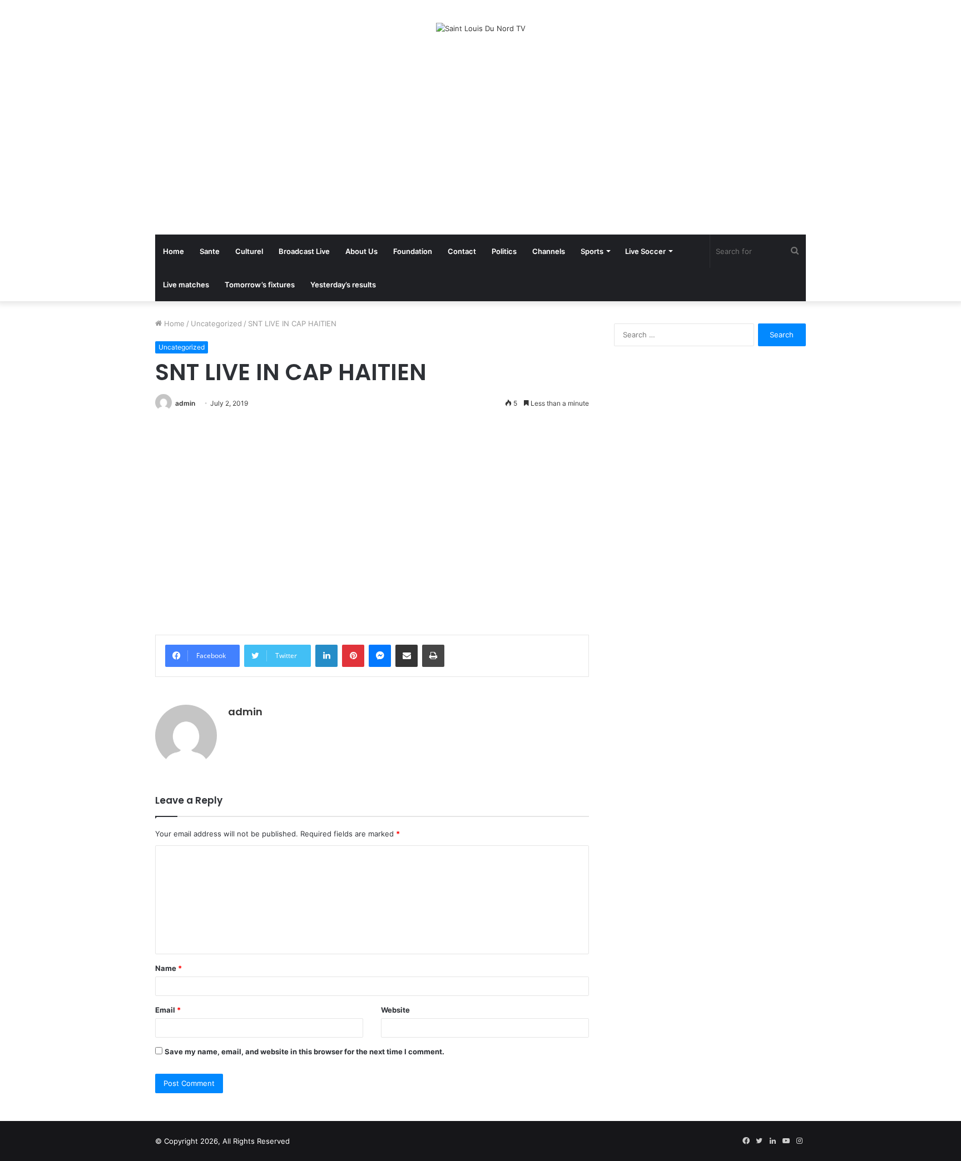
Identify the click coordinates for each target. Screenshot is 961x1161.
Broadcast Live (304, 251)
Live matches (186, 284)
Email (168, 1009)
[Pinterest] (353, 656)
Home (173, 251)
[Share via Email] (406, 656)
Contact (462, 251)
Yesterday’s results (343, 284)
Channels (548, 251)
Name (168, 968)
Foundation (412, 251)
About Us (361, 251)
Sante (210, 251)
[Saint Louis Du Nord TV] (481, 28)
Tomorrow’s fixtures (260, 284)
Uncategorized (216, 323)
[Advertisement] (480, 134)
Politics (504, 251)
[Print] (433, 656)
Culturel (249, 251)
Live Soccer (645, 251)
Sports (592, 251)
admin (185, 403)
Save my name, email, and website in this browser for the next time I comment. (304, 1051)
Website (395, 1009)
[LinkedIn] (326, 656)
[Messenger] (380, 656)
